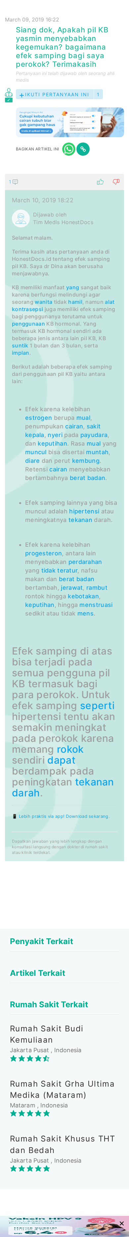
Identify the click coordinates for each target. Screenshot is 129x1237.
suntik (20, 345)
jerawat (72, 587)
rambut (97, 587)
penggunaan (28, 323)
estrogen (38, 417)
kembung (86, 460)
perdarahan (85, 561)
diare (32, 460)
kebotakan (83, 596)
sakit (94, 426)
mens (85, 613)
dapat (61, 760)
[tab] (64, 517)
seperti (97, 705)
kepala (34, 434)
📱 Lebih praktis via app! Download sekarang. (61, 816)
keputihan (52, 443)
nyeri (55, 434)
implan (20, 352)
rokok (70, 749)
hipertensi (84, 511)
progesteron (43, 553)
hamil (75, 302)
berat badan (87, 477)
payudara (94, 434)
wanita (43, 302)
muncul (36, 452)
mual (83, 417)
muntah (97, 452)
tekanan (80, 519)
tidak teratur (59, 570)
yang (72, 287)
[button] (64, 182)
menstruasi (95, 604)
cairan (74, 426)
